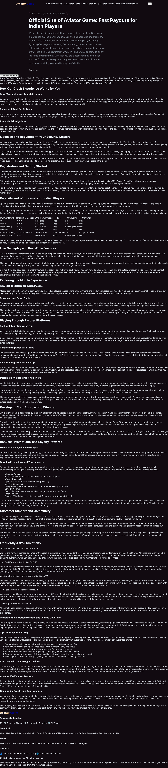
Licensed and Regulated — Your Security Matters (64, 78)
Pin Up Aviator (100, 3)
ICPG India (54, 723)
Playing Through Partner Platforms (86, 80)
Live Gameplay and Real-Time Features (18, 80)
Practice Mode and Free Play (118, 80)
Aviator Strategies (129, 3)
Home (47, 3)
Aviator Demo (113, 3)
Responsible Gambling (35, 723)
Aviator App (56, 3)
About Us (4, 733)
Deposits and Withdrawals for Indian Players (141, 78)
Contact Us (113, 733)
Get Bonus (33, 70)
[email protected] (28, 753)
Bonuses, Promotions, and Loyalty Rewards (29, 83)
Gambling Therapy (14, 723)
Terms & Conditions (46, 733)
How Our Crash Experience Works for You (20, 78)
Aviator (56, 338)
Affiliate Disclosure (64, 733)
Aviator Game (109, 352)
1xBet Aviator (87, 3)
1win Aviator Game (71, 3)
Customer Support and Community (68, 83)
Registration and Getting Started (104, 78)
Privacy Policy (16, 733)
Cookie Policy (29, 733)
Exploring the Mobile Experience (53, 80)
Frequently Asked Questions (100, 83)
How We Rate (80, 733)
